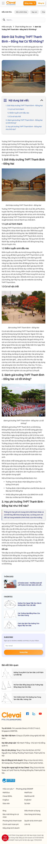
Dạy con (34, 12)
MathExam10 (29, 796)
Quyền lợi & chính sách (33, 821)
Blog (4, 811)
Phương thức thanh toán (12, 821)
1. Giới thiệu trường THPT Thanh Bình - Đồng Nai (24, 105)
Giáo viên (6, 803)
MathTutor (28, 792)
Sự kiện (27, 803)
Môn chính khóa (21, 12)
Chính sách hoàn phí (11, 824)
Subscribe (23, 652)
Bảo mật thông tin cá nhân (11, 815)
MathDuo (6, 792)
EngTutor (27, 800)
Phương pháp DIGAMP (24, 789)
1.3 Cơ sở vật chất (14, 116)
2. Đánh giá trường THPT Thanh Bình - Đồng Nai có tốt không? (24, 121)
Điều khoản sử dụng (32, 811)
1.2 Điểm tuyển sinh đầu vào (18, 113)
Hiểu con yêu (7, 27)
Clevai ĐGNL (7, 796)
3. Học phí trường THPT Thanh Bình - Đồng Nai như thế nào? (24, 127)
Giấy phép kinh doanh (11, 828)
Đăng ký (41, 3)
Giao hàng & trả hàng (32, 814)
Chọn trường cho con (23, 27)
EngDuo (6, 800)
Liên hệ (27, 824)
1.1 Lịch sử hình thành (15, 109)
